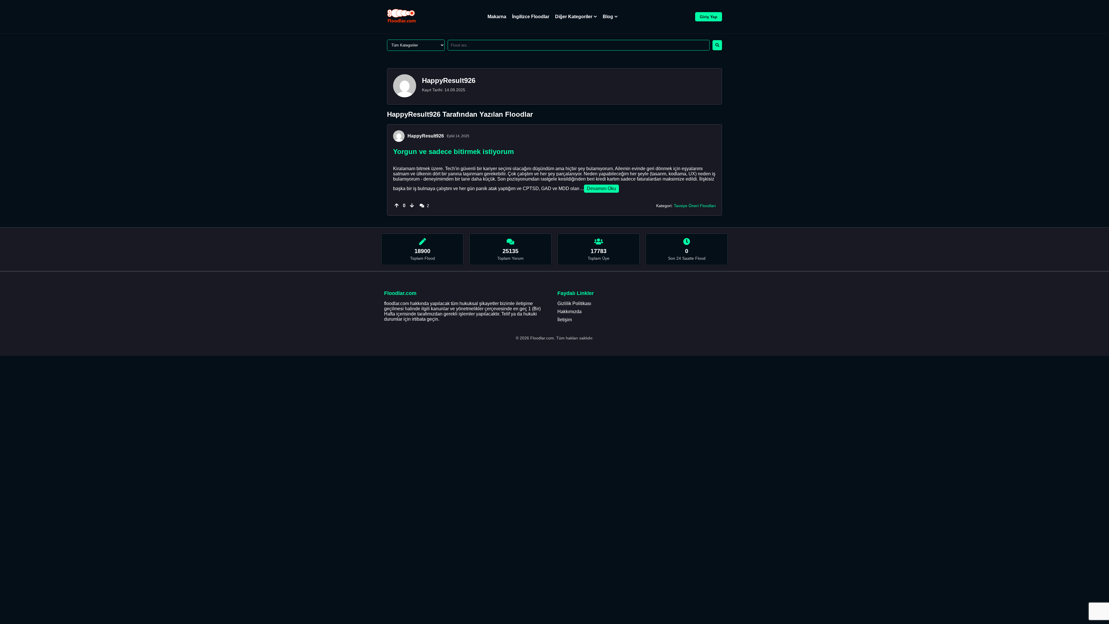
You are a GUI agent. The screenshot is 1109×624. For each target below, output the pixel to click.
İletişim (564, 319)
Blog (608, 16)
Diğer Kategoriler (573, 16)
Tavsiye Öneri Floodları (695, 205)
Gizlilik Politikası (574, 303)
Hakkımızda (569, 311)
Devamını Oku (601, 188)
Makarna (496, 16)
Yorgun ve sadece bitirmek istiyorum (453, 151)
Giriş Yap (708, 16)
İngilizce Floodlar (530, 16)
